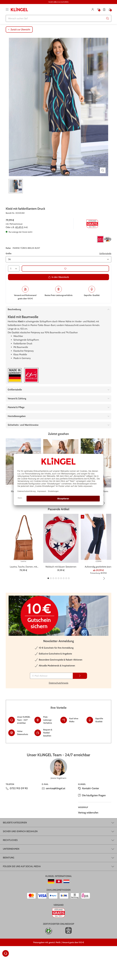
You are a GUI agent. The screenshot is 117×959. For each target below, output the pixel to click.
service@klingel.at (55, 788)
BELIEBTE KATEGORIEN (15, 822)
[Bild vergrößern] (103, 170)
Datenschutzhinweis (58, 683)
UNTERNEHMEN (11, 848)
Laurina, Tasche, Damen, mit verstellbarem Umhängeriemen (23, 566)
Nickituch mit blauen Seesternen (61, 566)
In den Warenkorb (60, 277)
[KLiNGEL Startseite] (19, 9)
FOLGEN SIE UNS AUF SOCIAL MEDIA (22, 866)
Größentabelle (105, 253)
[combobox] (58, 18)
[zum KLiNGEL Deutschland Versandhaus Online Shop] (51, 881)
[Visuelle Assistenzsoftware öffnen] (67, 930)
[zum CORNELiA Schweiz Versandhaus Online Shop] (59, 881)
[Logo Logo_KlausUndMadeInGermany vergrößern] (104, 239)
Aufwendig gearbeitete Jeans (98, 566)
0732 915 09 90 (19, 788)
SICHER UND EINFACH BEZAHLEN (20, 831)
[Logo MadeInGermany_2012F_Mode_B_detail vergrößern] (15, 375)
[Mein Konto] (92, 9)
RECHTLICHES (10, 840)
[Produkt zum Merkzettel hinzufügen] (65, 269)
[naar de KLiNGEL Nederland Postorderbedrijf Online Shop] (66, 881)
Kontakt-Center (90, 788)
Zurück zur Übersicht (20, 29)
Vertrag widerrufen (88, 812)
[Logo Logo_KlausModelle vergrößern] (31, 375)
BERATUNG (8, 857)
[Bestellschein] (104, 9)
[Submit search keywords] (107, 18)
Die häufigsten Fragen (94, 795)
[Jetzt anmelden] (80, 676)
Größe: (9, 253)
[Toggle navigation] (7, 9)
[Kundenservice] (5, 953)
